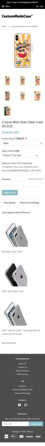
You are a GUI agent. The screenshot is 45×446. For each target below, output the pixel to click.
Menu (7, 6)
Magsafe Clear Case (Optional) (17, 163)
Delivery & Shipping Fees (22, 390)
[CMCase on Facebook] (19, 406)
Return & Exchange (29, 202)
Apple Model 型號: (11, 151)
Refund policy (22, 374)
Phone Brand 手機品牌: (13, 138)
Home (4, 26)
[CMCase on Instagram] (25, 406)
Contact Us (22, 367)
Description (10, 202)
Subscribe (36, 424)
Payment (22, 386)
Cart (41, 6)
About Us (22, 364)
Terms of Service (22, 371)
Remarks (6, 179)
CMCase (29, 432)
